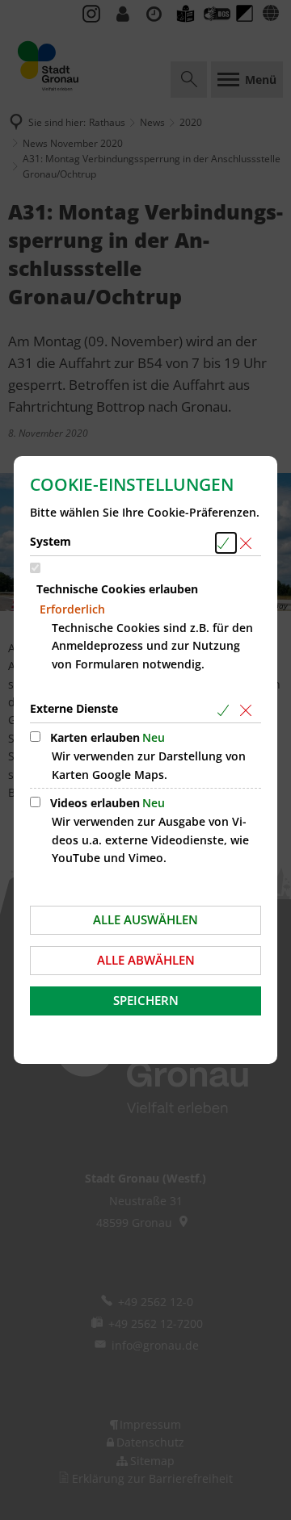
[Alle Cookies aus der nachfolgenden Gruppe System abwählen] (248, 543)
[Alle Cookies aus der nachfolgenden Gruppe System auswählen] (226, 543)
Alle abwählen (146, 960)
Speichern (146, 1000)
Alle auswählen (145, 919)
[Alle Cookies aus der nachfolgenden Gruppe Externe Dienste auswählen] (226, 710)
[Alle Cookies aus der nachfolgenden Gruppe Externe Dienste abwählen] (248, 710)
